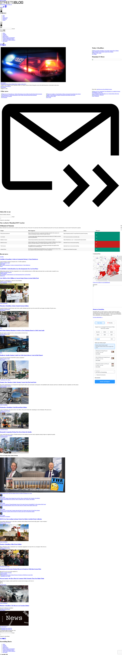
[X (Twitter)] (1, 45)
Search (13, 28)
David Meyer (3, 87)
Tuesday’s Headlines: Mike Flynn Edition (10, 544)
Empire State (5, 17)
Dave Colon (48, 97)
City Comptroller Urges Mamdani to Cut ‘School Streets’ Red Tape (105, 93)
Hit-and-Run (3, 82)
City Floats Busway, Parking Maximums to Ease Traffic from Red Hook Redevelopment (19, 95)
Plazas (1, 266)
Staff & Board (5, 36)
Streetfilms (5, 18)
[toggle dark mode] (1, 10)
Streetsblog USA (4, 379)
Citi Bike (2, 256)
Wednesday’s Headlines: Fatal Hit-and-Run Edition (13, 407)
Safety (9, 379)
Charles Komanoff (3, 436)
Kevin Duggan (4, 97)
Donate (4, 20)
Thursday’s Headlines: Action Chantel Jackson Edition (14, 305)
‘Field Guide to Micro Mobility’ (9, 40)
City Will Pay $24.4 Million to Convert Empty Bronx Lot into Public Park (19, 278)
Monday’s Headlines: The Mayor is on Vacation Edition (14, 605)
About (4, 33)
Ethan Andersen (3, 387)
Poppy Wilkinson (95, 96)
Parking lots (2, 275)
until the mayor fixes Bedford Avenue (104, 89)
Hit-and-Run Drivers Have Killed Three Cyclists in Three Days (13, 84)
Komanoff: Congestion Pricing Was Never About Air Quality (16, 432)
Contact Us (5, 35)
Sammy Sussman (3, 573)
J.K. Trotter (94, 54)
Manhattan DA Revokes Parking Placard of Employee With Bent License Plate (20, 569)
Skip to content (3, 0)
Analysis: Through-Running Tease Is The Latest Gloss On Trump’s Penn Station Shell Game (18, 505)
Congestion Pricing (4, 429)
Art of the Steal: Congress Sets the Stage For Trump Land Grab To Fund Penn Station (17, 511)
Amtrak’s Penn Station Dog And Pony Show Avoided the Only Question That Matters (17, 499)
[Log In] (6, 7)
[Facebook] (2, 45)
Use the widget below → (98, 317)
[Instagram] (5, 45)
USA (4, 15)
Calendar (4, 34)
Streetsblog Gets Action (4, 566)
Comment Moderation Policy (8, 38)
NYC (4, 16)
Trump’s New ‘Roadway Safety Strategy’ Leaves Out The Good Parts (18, 382)
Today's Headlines (3, 303)
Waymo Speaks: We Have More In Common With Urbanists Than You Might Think (22, 578)
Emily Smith (2, 263)
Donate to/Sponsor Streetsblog (9, 37)
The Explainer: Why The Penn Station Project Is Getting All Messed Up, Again (16, 493)
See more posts (3, 626)
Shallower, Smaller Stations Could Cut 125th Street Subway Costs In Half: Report (21, 355)
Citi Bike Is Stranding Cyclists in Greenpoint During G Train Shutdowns (19, 259)
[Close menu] (1, 27)
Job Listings (5, 41)
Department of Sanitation (5, 516)
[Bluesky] (4, 45)
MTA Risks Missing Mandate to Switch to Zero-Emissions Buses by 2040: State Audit (22, 330)
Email (13, 216)
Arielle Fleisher (3, 584)
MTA (1, 328)
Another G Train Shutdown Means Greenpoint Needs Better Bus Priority (60, 95)
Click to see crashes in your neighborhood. (101, 282)
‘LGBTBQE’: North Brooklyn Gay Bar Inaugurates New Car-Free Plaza (19, 268)
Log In (1, 7)
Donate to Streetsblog (98, 309)
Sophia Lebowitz (3, 273)
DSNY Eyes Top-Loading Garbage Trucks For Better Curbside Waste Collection (21, 519)
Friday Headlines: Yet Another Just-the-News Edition (102, 51)
